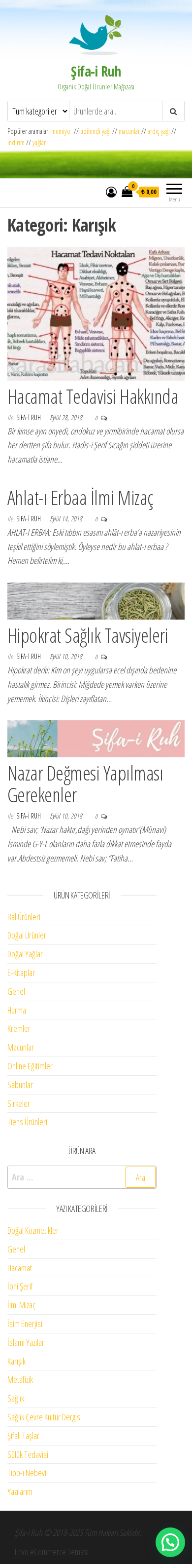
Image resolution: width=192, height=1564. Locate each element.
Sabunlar (20, 1085)
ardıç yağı (159, 131)
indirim (16, 142)
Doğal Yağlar (25, 954)
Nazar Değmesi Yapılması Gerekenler (85, 783)
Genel (16, 991)
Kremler (19, 1028)
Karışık (16, 1361)
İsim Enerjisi (24, 1323)
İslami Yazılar (25, 1342)
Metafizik (20, 1379)
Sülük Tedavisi (27, 1454)
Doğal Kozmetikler (33, 1230)
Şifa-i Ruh (96, 71)
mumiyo (62, 131)
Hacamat (19, 1268)
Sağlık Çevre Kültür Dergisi (44, 1417)
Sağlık (15, 1398)
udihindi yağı (95, 131)
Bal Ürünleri (23, 917)
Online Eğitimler (30, 1066)
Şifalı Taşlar (23, 1436)
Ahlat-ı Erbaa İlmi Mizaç (80, 497)
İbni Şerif (20, 1286)
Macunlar (20, 1047)
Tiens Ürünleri (27, 1122)
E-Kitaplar (21, 972)
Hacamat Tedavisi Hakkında (92, 396)
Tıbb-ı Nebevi (26, 1473)
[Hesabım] (111, 191)
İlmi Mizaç (21, 1305)
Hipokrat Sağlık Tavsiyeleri (87, 635)
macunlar (129, 131)
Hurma (16, 1010)
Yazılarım (19, 1491)
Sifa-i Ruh (29, 417)
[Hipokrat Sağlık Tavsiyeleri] (96, 600)
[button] (170, 1542)
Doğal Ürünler (26, 935)
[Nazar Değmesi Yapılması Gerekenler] (96, 738)
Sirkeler (18, 1103)
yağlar (39, 142)
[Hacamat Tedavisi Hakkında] (96, 312)
